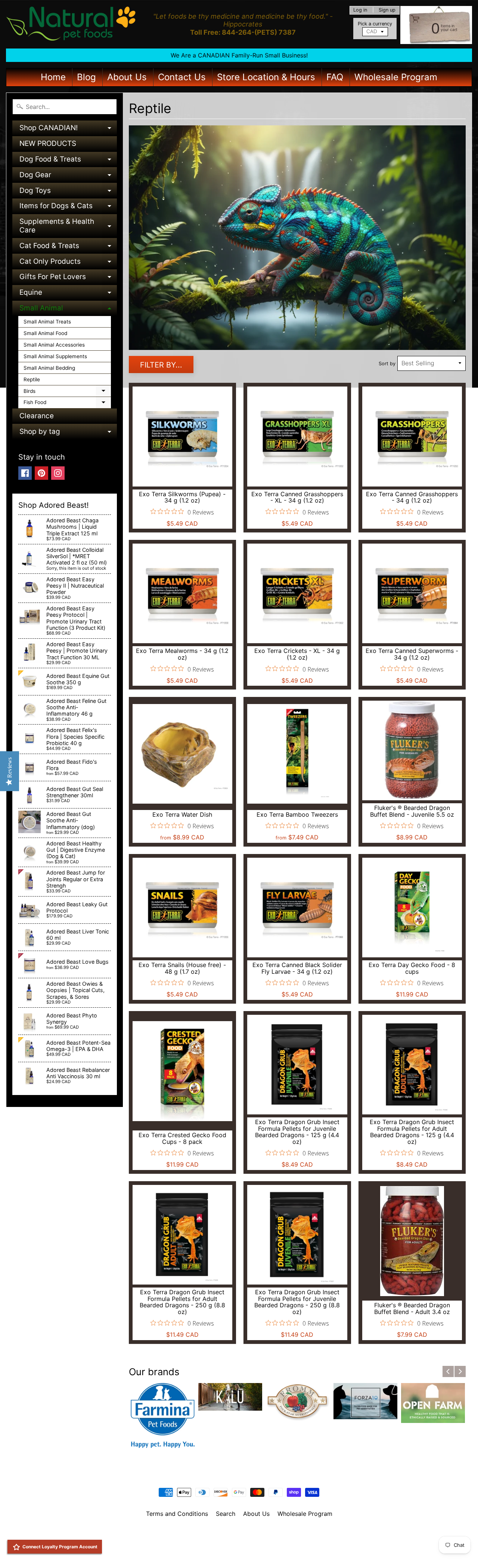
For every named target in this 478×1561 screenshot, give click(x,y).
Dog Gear (68, 177)
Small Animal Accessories (54, 345)
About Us (127, 77)
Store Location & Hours (266, 77)
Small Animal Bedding (49, 368)
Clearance (36, 416)
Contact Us (182, 77)
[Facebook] (25, 473)
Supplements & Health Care (68, 226)
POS (211, 1545)
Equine (68, 294)
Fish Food (67, 403)
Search (225, 1513)
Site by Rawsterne (239, 1539)
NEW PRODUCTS (47, 143)
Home (53, 77)
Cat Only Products (68, 263)
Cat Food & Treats (68, 247)
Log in (360, 10)
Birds (67, 392)
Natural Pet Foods (236, 1533)
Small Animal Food (45, 333)
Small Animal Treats (47, 322)
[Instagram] (58, 473)
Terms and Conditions (177, 1513)
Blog (86, 77)
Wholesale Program (395, 77)
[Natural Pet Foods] (71, 24)
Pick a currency (375, 23)
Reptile (32, 379)
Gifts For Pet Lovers (68, 278)
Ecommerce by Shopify (248, 1545)
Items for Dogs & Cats (68, 207)
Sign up (387, 10)
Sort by (387, 363)
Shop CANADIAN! (68, 129)
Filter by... (161, 364)
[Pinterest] (41, 473)
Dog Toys (68, 192)
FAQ (334, 77)
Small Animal (68, 310)
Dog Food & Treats (68, 161)
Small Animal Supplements (55, 356)
